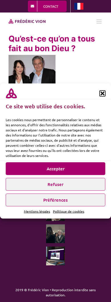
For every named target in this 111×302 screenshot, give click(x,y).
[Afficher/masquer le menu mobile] (99, 21)
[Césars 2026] (55, 234)
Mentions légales (37, 211)
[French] (79, 6)
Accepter (56, 168)
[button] (102, 93)
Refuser (55, 184)
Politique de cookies (68, 211)
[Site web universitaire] (55, 256)
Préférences (55, 200)
